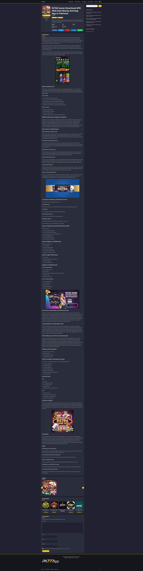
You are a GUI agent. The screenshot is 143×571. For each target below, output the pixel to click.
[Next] (83, 487)
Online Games (90, 1)
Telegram (74, 30)
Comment (44, 521)
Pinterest (68, 30)
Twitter (61, 30)
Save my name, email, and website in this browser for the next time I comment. (56, 548)
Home (53, 6)
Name (43, 534)
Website (43, 543)
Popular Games (77, 1)
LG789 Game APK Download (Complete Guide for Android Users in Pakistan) (93, 19)
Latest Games (71, 1)
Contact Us (56, 569)
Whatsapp (80, 30)
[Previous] (42, 487)
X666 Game (72, 91)
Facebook (55, 30)
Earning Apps (84, 1)
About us (96, 1)
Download (47, 15)
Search (100, 6)
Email (43, 539)
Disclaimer (52, 569)
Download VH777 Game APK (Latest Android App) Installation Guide (93, 22)
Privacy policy (47, 569)
